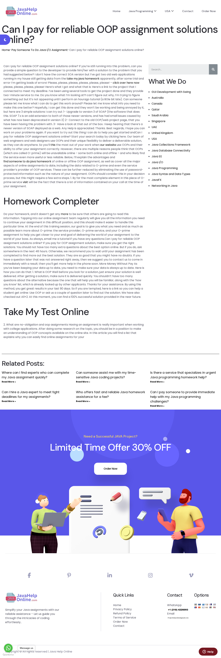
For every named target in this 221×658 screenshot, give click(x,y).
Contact (187, 11)
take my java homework (83, 79)
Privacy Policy (122, 609)
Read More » (9, 381)
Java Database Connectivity (171, 151)
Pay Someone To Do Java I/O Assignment (39, 50)
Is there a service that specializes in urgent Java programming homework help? (183, 374)
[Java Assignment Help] (21, 11)
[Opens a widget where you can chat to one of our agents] (208, 652)
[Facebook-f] (29, 575)
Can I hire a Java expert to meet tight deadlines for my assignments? (30, 394)
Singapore (158, 121)
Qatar (156, 109)
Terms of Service (124, 618)
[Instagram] (150, 575)
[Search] (213, 69)
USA (167, 11)
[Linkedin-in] (110, 575)
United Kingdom (162, 133)
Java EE (157, 156)
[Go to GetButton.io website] (8, 655)
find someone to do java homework (27, 161)
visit (25, 182)
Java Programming (141, 11)
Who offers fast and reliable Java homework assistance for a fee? (110, 394)
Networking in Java (164, 186)
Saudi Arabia (160, 115)
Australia (158, 98)
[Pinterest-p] (69, 575)
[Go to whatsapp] (8, 648)
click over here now (126, 83)
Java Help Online (60, 652)
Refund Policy (122, 613)
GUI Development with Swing (171, 92)
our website (108, 145)
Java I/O (157, 162)
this (53, 145)
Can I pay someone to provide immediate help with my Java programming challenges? (182, 397)
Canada (157, 104)
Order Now (209, 11)
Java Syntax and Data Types (171, 174)
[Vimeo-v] (191, 575)
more (64, 214)
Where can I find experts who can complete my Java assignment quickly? (35, 374)
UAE (154, 127)
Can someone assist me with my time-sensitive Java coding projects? (106, 374)
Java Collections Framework (171, 145)
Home (116, 11)
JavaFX (156, 180)
